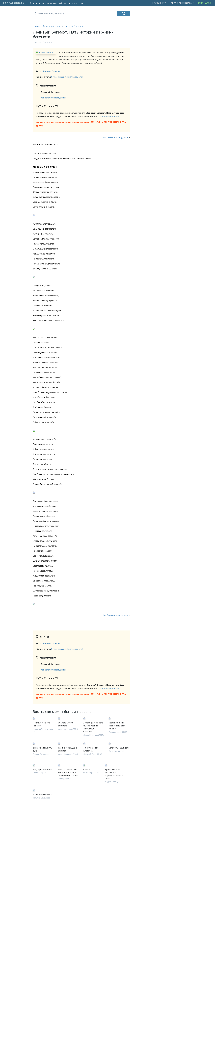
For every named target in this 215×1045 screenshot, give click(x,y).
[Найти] (123, 13)
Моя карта (204, 3)
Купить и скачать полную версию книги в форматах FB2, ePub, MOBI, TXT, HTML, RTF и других (81, 124)
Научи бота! (159, 3)
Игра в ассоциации (182, 3)
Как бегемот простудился (53, 97)
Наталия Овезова (51, 71)
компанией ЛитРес (109, 116)
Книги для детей (75, 77)
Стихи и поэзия (58, 77)
